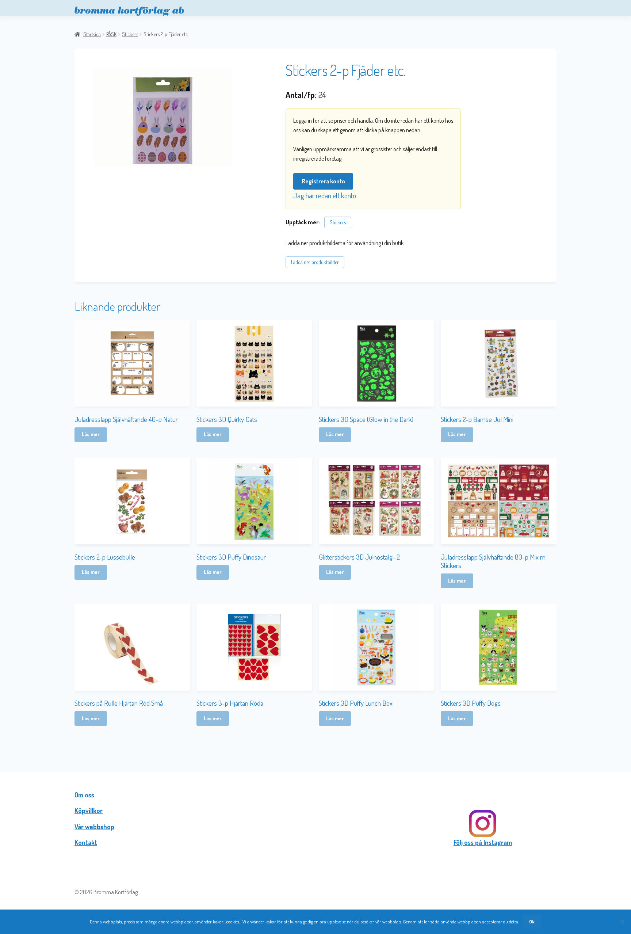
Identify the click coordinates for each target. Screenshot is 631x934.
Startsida (92, 34)
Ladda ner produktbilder (315, 262)
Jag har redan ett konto (324, 195)
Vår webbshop (94, 827)
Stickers (130, 34)
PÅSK (111, 34)
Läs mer (91, 434)
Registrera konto (323, 181)
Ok (532, 922)
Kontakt (85, 842)
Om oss (84, 795)
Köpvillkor (88, 811)
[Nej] (622, 921)
